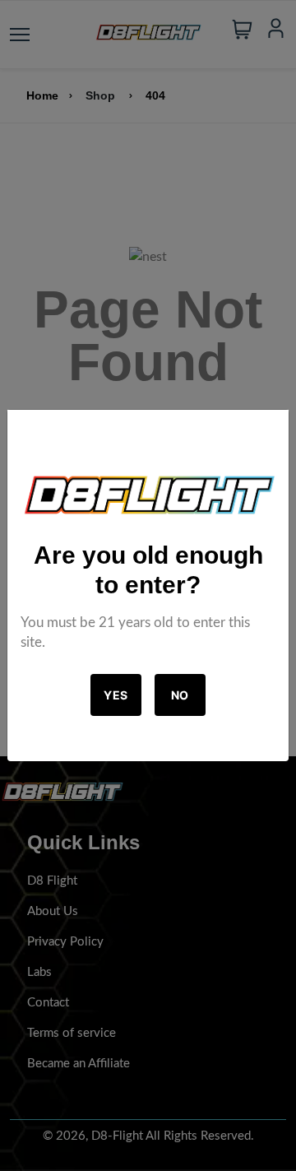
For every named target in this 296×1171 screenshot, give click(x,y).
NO (180, 695)
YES (116, 695)
